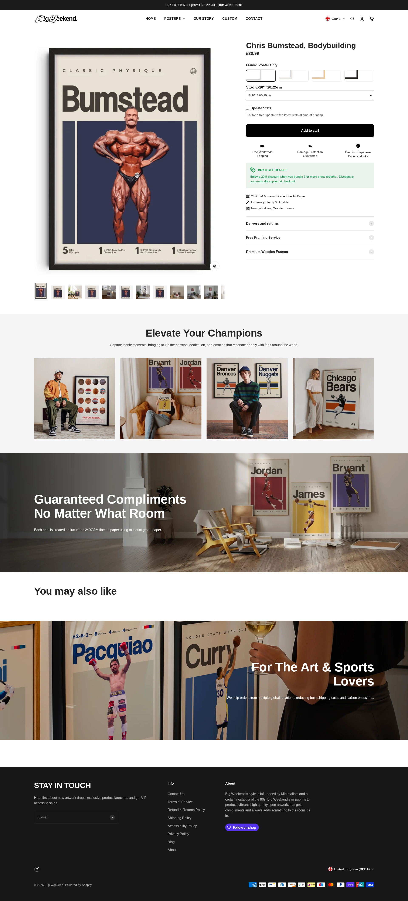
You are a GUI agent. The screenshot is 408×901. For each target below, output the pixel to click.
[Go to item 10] (194, 293)
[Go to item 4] (92, 293)
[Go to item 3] (75, 293)
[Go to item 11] (211, 293)
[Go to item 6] (126, 293)
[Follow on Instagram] (37, 869)
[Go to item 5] (109, 293)
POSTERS (172, 19)
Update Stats (261, 108)
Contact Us (176, 794)
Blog (171, 842)
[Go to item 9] (177, 293)
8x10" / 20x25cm (259, 95)
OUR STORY (204, 19)
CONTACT (254, 19)
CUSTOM (229, 19)
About (172, 850)
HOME (151, 19)
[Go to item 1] (41, 291)
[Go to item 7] (143, 293)
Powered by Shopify (78, 885)
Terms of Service (180, 802)
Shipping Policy (179, 818)
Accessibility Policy (182, 826)
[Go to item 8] (160, 293)
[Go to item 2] (58, 293)
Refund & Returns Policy (186, 810)
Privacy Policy (178, 834)
